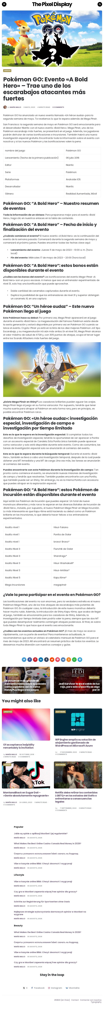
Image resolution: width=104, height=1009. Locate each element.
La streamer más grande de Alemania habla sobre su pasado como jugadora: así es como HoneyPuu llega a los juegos (25, 685)
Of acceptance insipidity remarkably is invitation (18, 746)
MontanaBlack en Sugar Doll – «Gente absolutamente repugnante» (26, 794)
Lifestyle (8, 712)
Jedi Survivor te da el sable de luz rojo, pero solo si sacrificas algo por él (79, 687)
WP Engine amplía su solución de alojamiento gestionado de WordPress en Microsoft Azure (75, 742)
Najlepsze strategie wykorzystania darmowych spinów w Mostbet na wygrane (50, 913)
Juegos (7, 71)
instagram (56, 988)
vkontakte (74, 988)
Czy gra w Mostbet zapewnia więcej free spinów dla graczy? (45, 891)
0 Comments (58, 107)
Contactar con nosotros (90, 1000)
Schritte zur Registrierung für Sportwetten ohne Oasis (42, 901)
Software (60, 712)
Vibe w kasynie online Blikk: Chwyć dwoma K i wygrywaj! (43, 863)
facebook (39, 988)
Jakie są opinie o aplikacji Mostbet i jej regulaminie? (40, 833)
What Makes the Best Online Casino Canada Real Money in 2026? (47, 843)
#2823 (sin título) (62, 1000)
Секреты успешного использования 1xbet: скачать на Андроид (46, 853)
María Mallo (15, 107)
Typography (96, 1002)
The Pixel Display (52, 4)
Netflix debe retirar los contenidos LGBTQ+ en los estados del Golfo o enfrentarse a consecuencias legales (76, 797)
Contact (75, 1000)
